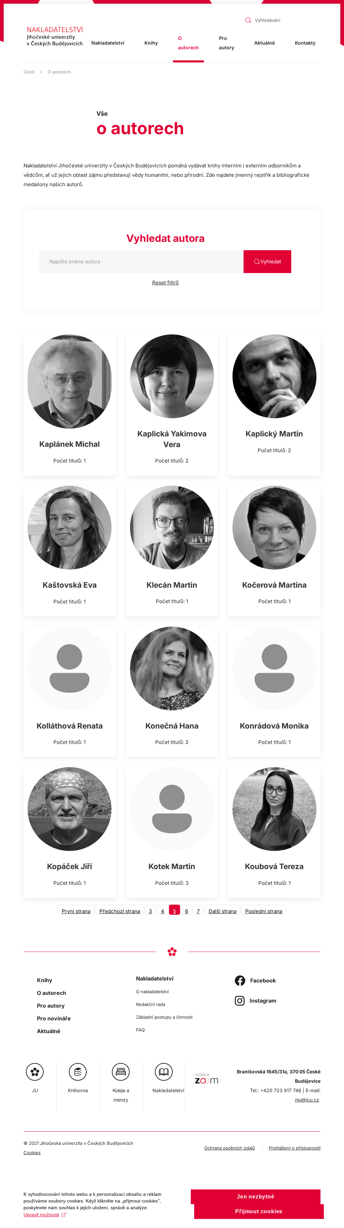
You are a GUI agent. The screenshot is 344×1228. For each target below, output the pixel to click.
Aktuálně (264, 43)
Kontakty (305, 43)
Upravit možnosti (41, 1214)
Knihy (151, 43)
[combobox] (265, 20)
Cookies (32, 1152)
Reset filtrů (165, 282)
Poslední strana (263, 911)
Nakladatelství (154, 978)
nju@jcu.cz (307, 1100)
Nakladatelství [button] (107, 43)
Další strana (222, 911)
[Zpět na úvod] (55, 36)
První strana (76, 911)
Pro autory (226, 42)
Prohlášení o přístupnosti (294, 1148)
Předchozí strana (119, 911)
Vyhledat (270, 261)
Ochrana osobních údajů (229, 1148)
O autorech (188, 42)
